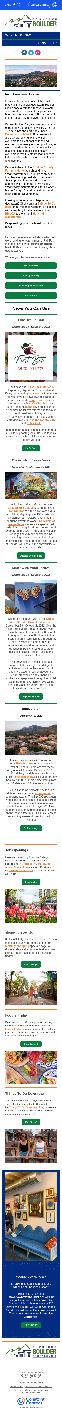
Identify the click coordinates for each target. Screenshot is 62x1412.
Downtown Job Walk (18, 134)
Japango (30, 406)
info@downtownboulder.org (26, 1297)
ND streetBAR (42, 863)
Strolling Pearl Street (31, 285)
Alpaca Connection (16, 867)
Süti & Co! (34, 423)
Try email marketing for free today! (31, 1407)
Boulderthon (31, 265)
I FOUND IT (31, 1325)
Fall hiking (31, 295)
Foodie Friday (13, 1029)
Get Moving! (31, 828)
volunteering (43, 793)
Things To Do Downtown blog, (27, 1107)
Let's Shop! (31, 964)
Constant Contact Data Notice (38, 1386)
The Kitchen (25, 863)
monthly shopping (17, 946)
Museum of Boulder (20, 507)
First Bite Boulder (39, 387)
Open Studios (15, 511)
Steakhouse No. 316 (42, 420)
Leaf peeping (31, 275)
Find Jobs (31, 882)
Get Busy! (31, 1122)
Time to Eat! (31, 1043)
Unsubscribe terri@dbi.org (31, 1383)
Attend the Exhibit (31, 555)
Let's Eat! (31, 448)
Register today (24, 776)
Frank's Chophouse (38, 403)
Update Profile (16, 1386)
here (32, 400)
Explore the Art (31, 696)
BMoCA (10, 213)
